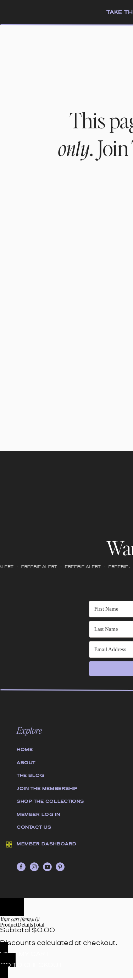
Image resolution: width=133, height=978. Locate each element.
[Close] (12, 907)
